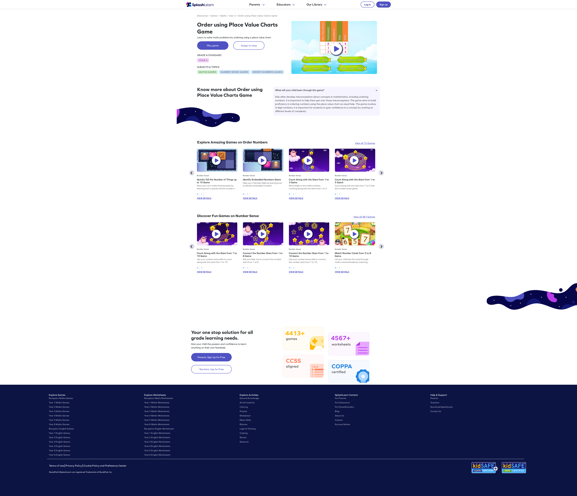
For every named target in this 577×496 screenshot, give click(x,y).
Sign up (384, 4)
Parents (255, 4)
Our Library (314, 4)
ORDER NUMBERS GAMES (267, 72)
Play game (213, 45)
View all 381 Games (364, 216)
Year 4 (232, 15)
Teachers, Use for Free (211, 369)
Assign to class (249, 45)
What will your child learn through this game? (299, 90)
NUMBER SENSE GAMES (234, 72)
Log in (367, 4)
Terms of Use (57, 465)
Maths (223, 15)
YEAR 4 (203, 60)
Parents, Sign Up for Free (211, 357)
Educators (284, 4)
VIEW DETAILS (204, 198)
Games (214, 15)
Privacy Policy (74, 465)
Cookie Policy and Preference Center (105, 465)
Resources (202, 15)
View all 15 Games (365, 143)
